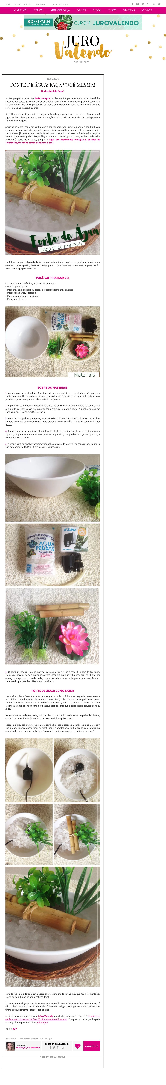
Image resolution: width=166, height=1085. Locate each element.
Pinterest (58, 1047)
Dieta (112, 10)
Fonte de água (46, 1038)
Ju (24, 1045)
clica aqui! (42, 1022)
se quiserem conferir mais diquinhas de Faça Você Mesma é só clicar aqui (52, 1017)
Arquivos (40, 4)
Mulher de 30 (60, 10)
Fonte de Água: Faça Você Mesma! (52, 84)
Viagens (129, 10)
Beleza (39, 10)
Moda (97, 10)
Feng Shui (35, 1038)
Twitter (54, 1047)
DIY (12, 1038)
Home (8, 4)
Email (62, 1047)
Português (57, 4)
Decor (81, 10)
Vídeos (147, 10)
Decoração (21, 1047)
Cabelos (20, 10)
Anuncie (28, 4)
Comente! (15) (91, 1046)
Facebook (50, 1047)
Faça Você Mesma (22, 1038)
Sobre (17, 4)
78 (78, 1046)
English (66, 4)
